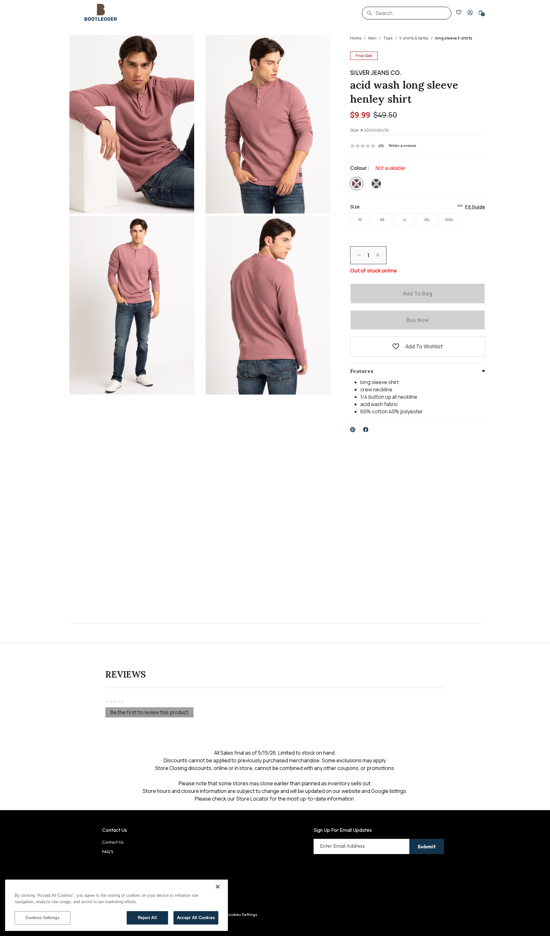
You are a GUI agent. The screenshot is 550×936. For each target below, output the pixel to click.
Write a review (402, 145)
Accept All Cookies (196, 917)
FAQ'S (107, 851)
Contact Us (112, 842)
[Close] (218, 887)
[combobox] (406, 13)
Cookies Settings (42, 917)
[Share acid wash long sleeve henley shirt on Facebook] (366, 429)
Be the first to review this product (152, 713)
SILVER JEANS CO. (375, 73)
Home (356, 38)
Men (372, 38)
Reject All (147, 917)
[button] (470, 12)
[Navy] (376, 183)
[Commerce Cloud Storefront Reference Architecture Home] (101, 12)
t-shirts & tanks (413, 38)
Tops (388, 38)
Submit (427, 846)
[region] (116, 905)
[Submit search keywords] (369, 13)
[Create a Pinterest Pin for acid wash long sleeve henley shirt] (353, 429)
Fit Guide (475, 207)
